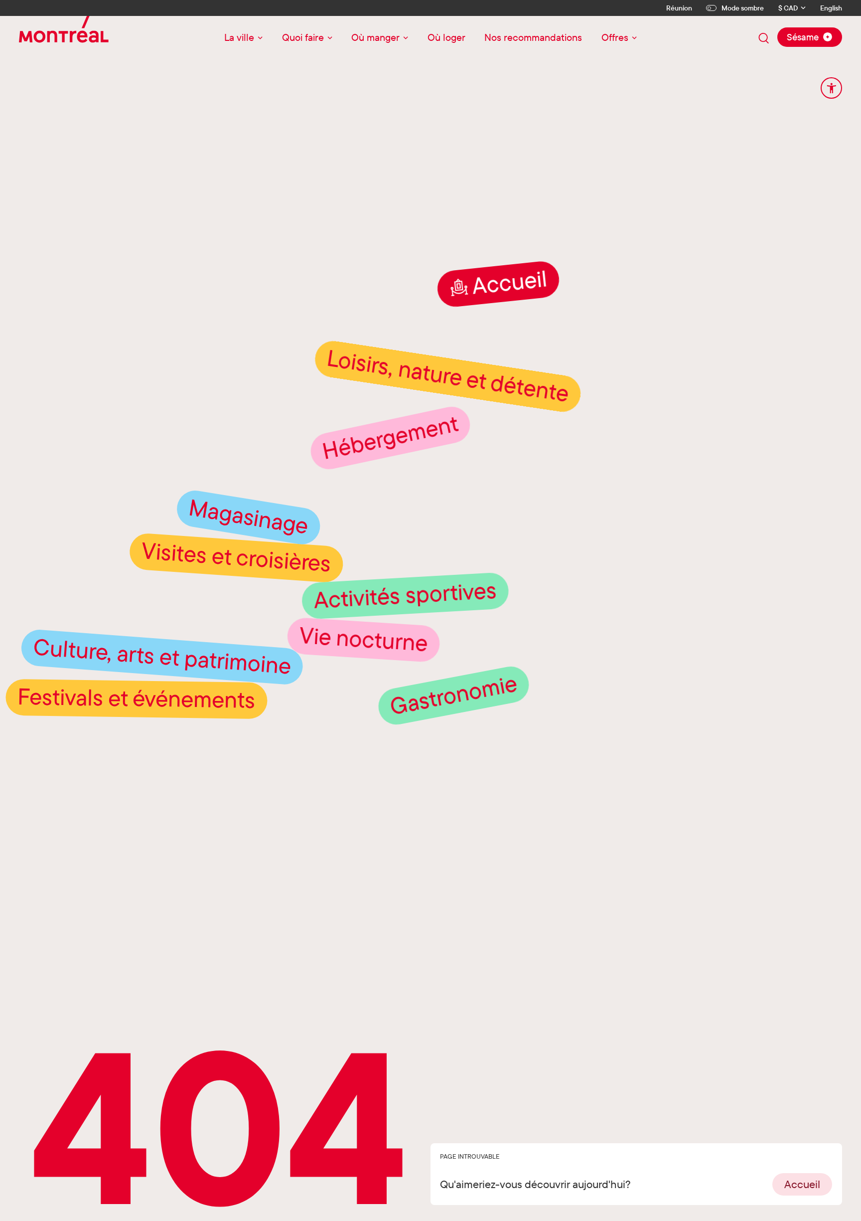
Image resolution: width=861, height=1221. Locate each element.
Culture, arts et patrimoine (159, 684)
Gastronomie (453, 733)
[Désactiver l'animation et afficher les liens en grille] (831, 87)
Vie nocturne (370, 673)
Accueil (510, 321)
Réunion (679, 7)
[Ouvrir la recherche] (763, 38)
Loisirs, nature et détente (448, 414)
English (831, 8)
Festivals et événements (133, 720)
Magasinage (247, 549)
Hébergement (389, 476)
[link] (802, 1184)
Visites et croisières (236, 590)
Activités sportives (407, 627)
